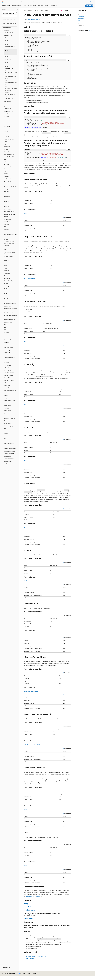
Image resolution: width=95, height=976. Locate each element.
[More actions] (70, 10)
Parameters (81, 18)
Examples (80, 16)
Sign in (91, 1)
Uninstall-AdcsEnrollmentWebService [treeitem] (11, 82)
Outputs (80, 22)
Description (81, 14)
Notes (79, 23)
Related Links (81, 25)
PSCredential (28, 918)
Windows (30, 10)
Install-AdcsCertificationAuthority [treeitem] (11, 41)
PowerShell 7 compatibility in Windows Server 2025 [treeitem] (9, 24)
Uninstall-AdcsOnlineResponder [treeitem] (10, 93)
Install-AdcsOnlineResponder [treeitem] (10, 63)
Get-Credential (30, 958)
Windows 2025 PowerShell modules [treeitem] (9, 19)
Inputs (79, 20)
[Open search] (88, 2)
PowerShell (36, 10)
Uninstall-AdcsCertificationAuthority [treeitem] (11, 71)
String (26, 904)
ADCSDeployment (45, 10)
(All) (25, 213)
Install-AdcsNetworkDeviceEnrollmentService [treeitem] (11, 58)
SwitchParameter (30, 910)
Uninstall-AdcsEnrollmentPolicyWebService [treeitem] (11, 76)
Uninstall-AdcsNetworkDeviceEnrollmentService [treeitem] (11, 88)
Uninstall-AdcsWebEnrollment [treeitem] (9, 97)
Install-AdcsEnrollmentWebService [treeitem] (11, 52)
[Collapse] (17, 9)
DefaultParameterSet (29, 278)
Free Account (89, 5)
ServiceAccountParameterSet (31, 691)
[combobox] (9, 12)
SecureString (28, 907)
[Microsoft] (2, 2)
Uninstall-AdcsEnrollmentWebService (36, 956)
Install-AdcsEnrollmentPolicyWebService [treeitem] (11, 46)
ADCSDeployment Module (34, 19)
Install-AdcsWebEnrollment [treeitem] (9, 67)
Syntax (79, 13)
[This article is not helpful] (91, 30)
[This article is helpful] (90, 30)
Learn (25, 10)
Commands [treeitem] (7, 37)
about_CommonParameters (33, 896)
